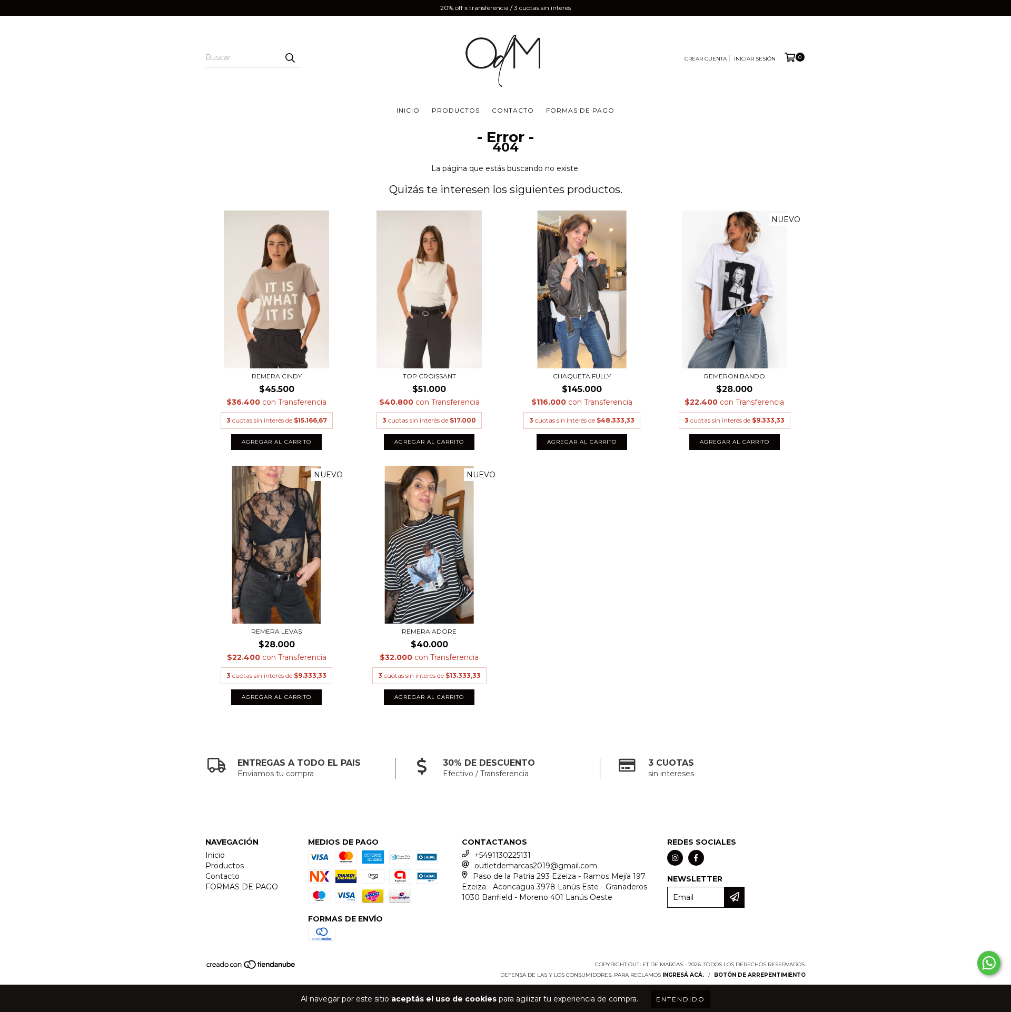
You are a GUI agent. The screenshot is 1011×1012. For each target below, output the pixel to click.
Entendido (680, 999)
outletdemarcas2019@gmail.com (535, 865)
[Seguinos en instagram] (675, 858)
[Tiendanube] (251, 967)
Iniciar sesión (755, 58)
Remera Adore (429, 631)
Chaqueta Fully (582, 376)
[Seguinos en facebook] (696, 858)
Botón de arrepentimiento (760, 974)
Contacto (513, 110)
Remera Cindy (277, 376)
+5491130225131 (502, 855)
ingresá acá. (683, 974)
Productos (456, 110)
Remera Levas (276, 631)
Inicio (408, 110)
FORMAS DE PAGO (580, 110)
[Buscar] (289, 57)
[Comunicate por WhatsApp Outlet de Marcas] (988, 963)
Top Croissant (429, 376)
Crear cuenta (706, 58)
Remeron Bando (734, 376)
